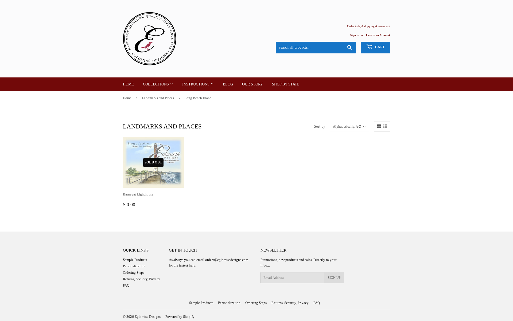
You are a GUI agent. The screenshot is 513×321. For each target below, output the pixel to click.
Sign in (354, 35)
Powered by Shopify (180, 317)
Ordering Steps (133, 273)
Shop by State (286, 84)
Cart (379, 47)
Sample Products (135, 260)
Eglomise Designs (148, 317)
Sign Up (334, 278)
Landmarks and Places (158, 98)
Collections (156, 84)
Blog (228, 84)
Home (128, 84)
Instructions (196, 84)
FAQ (126, 285)
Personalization (134, 266)
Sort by (319, 126)
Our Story (252, 84)
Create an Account (378, 35)
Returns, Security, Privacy (141, 279)
